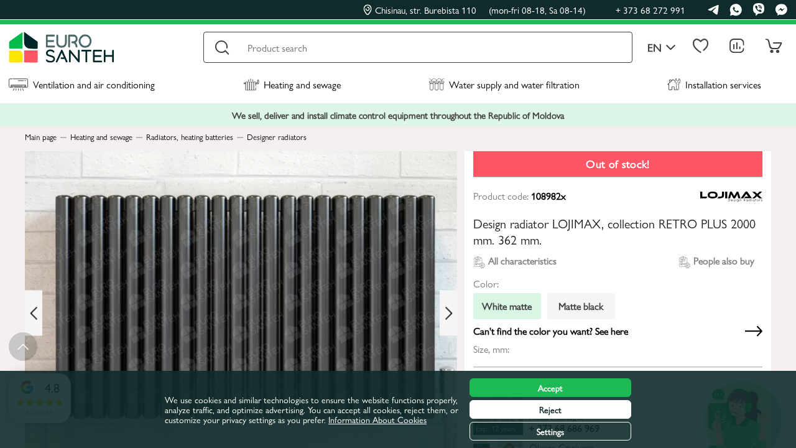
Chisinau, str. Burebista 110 (480, 10)
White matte (507, 306)
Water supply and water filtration (514, 84)
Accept (550, 387)
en (654, 47)
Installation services (723, 84)
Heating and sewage (302, 84)
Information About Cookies (377, 419)
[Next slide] (448, 313)
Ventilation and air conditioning (94, 84)
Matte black (580, 306)
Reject (550, 409)
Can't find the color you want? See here (550, 331)
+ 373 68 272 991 (650, 9)
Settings (550, 431)
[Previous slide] (33, 313)
